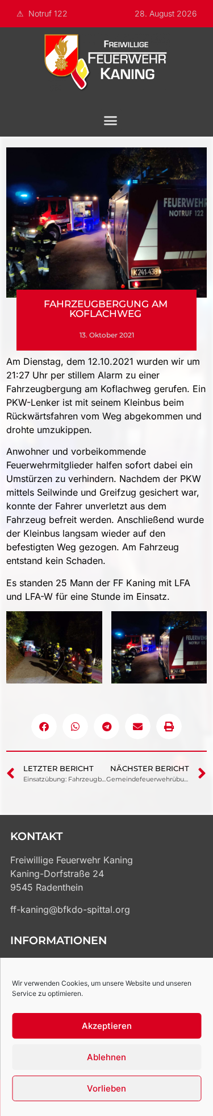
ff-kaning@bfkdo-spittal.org (70, 909)
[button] (111, 120)
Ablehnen (106, 1057)
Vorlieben (106, 1088)
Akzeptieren (107, 1025)
